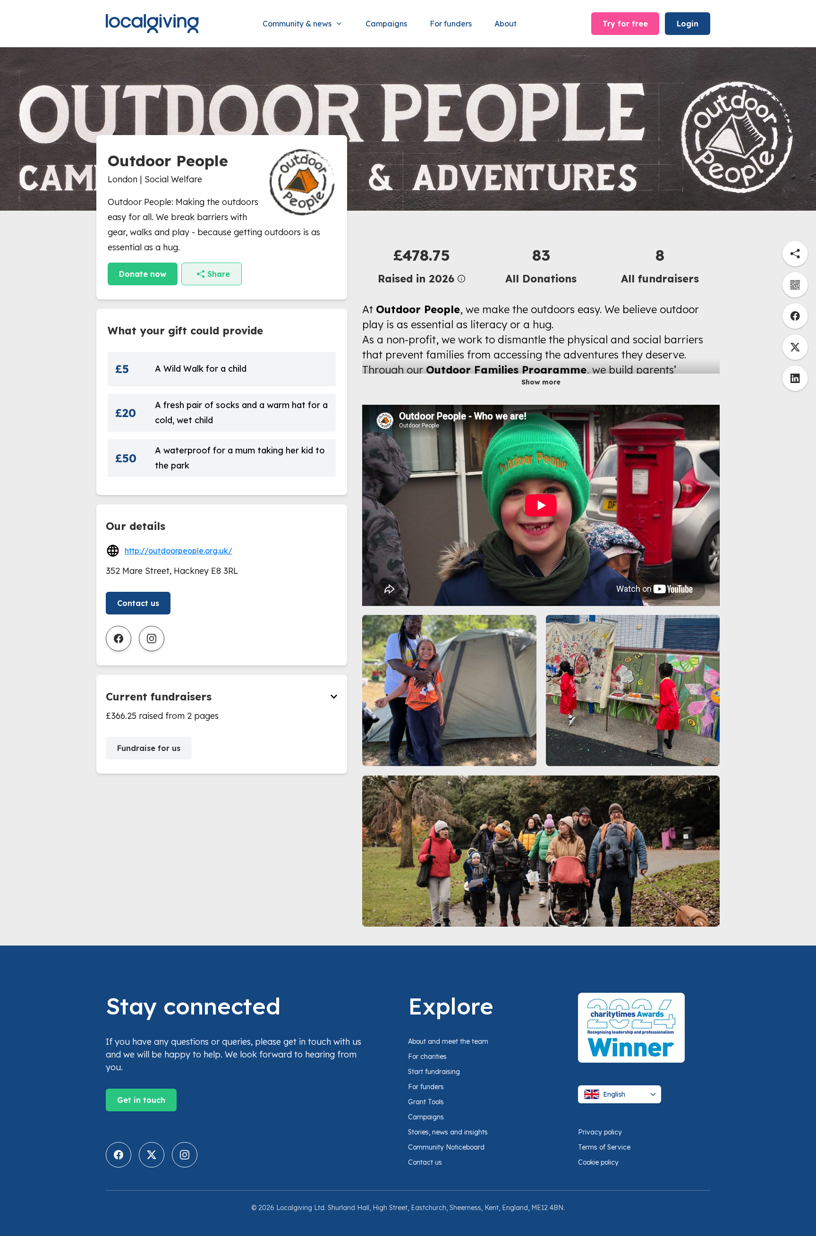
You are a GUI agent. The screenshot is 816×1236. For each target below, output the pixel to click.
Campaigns (386, 23)
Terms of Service (604, 1147)
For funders (451, 23)
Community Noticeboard (446, 1147)
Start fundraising (434, 1071)
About (505, 23)
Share (218, 274)
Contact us (138, 603)
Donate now (142, 274)
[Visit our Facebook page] (118, 1155)
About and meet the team (448, 1041)
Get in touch (141, 1100)
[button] (421, 265)
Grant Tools (426, 1102)
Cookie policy (598, 1162)
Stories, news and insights (448, 1132)
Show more (541, 382)
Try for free (625, 23)
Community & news (297, 23)
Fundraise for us (148, 748)
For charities (427, 1056)
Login (687, 23)
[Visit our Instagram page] (184, 1155)
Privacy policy (600, 1132)
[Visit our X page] (151, 1155)
